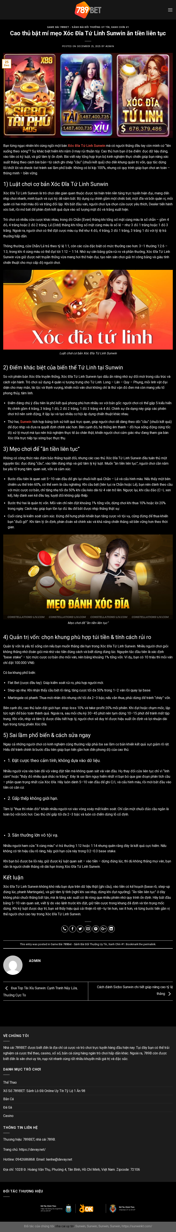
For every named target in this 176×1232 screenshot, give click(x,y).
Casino (8, 1116)
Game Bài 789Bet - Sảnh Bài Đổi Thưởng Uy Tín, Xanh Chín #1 (88, 27)
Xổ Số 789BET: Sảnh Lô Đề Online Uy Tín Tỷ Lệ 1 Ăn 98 (44, 1091)
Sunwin (26, 422)
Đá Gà (7, 1107)
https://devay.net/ (32, 1150)
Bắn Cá (8, 1099)
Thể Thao (10, 1082)
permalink (149, 944)
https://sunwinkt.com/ (137, 1226)
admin (109, 46)
